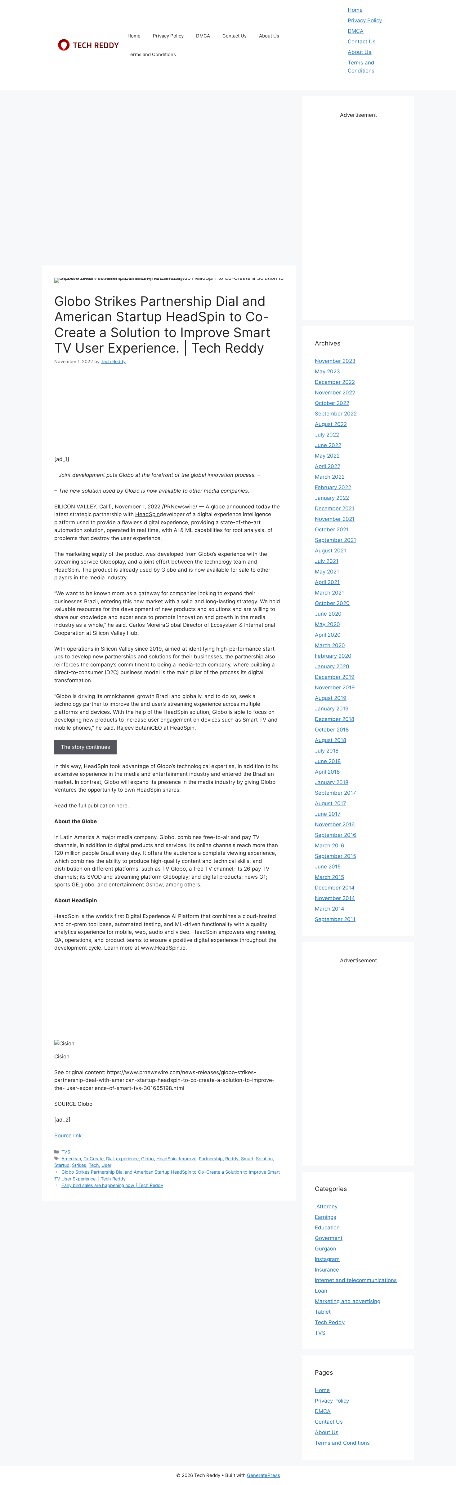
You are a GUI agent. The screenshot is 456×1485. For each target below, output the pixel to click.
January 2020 (332, 666)
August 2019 (330, 698)
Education (327, 1227)
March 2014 (329, 909)
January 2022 (332, 498)
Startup (61, 1165)
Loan (321, 1291)
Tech (94, 1165)
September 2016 (335, 835)
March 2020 (330, 645)
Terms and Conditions (151, 54)
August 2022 (331, 424)
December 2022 (335, 382)
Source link (68, 1135)
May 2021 (327, 572)
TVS (65, 1151)
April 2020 (328, 635)
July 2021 (326, 561)
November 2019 (335, 687)
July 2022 (327, 435)
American (71, 1158)
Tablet (323, 1312)
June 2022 (328, 445)
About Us (269, 36)
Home (134, 36)
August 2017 (330, 803)
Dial (110, 1158)
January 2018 (331, 782)
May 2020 (327, 624)
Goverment (328, 1238)
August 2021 (330, 550)
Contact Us (234, 36)
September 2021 (335, 540)
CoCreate (93, 1158)
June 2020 (328, 614)
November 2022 (335, 392)
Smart (247, 1158)
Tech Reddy (330, 1322)
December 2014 (335, 888)
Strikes (79, 1165)
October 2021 (332, 529)
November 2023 (335, 361)
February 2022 (333, 487)
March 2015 (329, 877)
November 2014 (335, 898)
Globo (147, 1158)
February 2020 (333, 656)
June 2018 (328, 761)
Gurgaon (325, 1249)
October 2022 (332, 403)
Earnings (325, 1217)
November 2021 (335, 519)
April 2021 (327, 582)
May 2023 (327, 371)
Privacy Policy (168, 36)
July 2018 (326, 751)
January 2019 (332, 708)
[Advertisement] (169, 139)
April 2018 (327, 772)
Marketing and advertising (347, 1301)
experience (127, 1158)
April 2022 (327, 466)
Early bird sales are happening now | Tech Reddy (112, 1185)
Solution (264, 1158)
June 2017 (328, 814)
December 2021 (334, 508)
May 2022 (327, 456)
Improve (187, 1158)
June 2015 (328, 866)
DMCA (203, 36)
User (106, 1165)
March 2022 (330, 477)
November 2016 (335, 824)
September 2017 (335, 793)
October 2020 (332, 603)
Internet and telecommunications (356, 1280)
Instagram (327, 1259)
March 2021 (329, 593)
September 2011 (335, 919)
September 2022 (336, 414)
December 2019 (335, 677)
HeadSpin (166, 1158)
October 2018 (332, 730)
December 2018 (334, 719)
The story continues (85, 747)
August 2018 (330, 740)
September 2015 (335, 856)
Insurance (327, 1270)
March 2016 (329, 845)
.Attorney (326, 1206)
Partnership (211, 1158)
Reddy (232, 1158)
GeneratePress (263, 1475)
